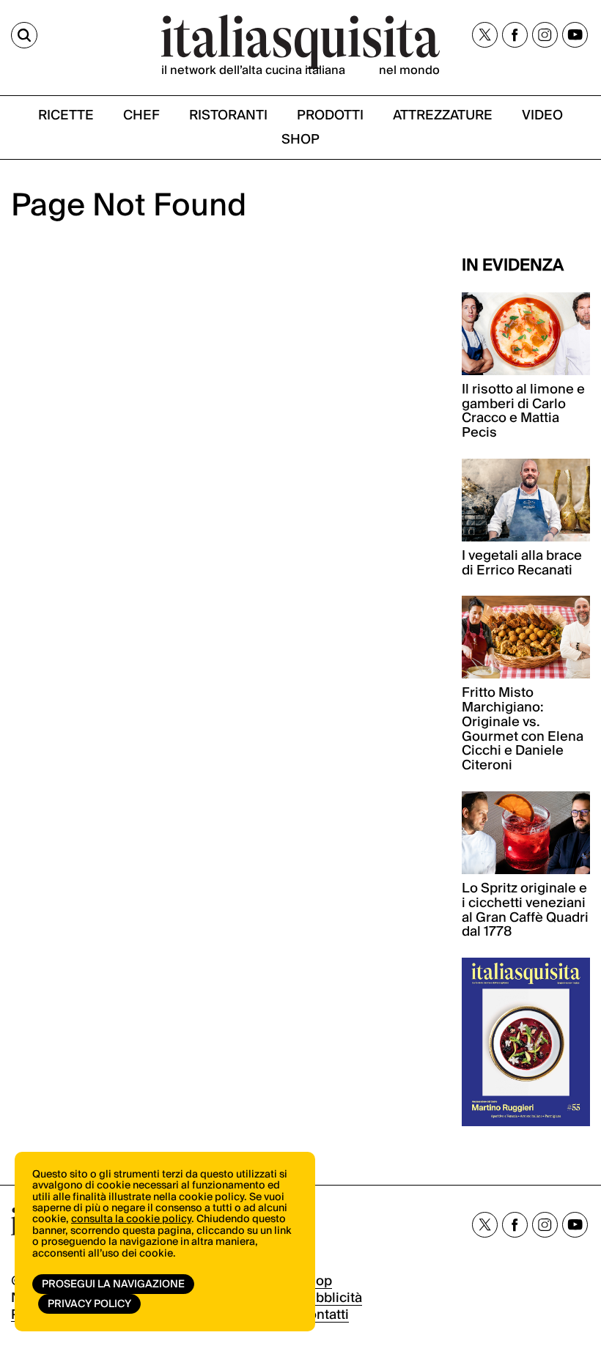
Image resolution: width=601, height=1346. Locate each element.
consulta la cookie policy (131, 1219)
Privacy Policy (89, 1304)
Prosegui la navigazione (113, 1284)
